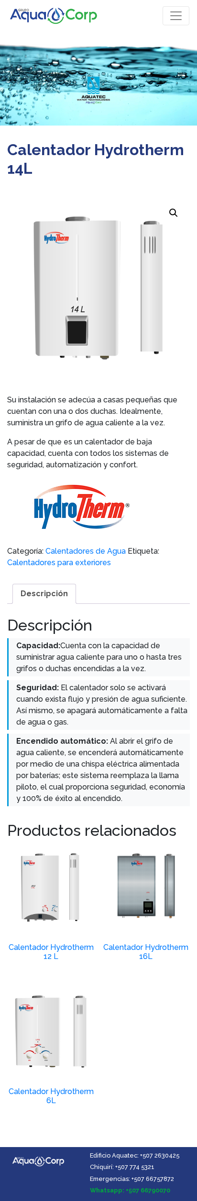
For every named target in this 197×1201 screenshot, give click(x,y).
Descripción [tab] (44, 593)
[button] (173, 212)
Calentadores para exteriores (59, 562)
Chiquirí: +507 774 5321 (122, 1166)
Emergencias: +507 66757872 (132, 1178)
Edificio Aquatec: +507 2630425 (134, 1155)
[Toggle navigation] (176, 15)
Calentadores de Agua (85, 551)
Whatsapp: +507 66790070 (130, 1190)
